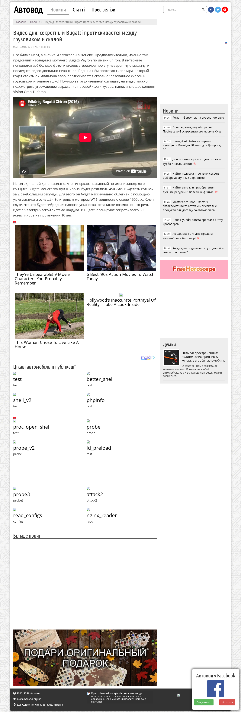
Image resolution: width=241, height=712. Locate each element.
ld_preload (99, 447)
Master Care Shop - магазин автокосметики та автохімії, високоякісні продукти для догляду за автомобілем (191, 206)
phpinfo (96, 400)
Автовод (28, 9)
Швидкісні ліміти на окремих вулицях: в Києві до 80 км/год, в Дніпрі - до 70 (192, 145)
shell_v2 (22, 400)
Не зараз (227, 702)
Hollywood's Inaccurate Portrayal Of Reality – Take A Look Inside (121, 302)
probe (94, 426)
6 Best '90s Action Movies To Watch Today (121, 276)
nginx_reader (102, 515)
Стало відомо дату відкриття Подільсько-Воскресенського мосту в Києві (192, 129)
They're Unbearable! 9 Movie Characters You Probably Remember (42, 278)
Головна (21, 22)
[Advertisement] (85, 583)
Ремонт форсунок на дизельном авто (198, 117)
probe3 (21, 494)
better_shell (100, 379)
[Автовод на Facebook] (211, 10)
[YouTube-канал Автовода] (225, 10)
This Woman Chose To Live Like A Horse (47, 344)
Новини (58, 9)
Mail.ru (45, 46)
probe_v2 (24, 447)
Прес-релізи (103, 9)
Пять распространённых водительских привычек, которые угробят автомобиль (203, 356)
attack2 (95, 494)
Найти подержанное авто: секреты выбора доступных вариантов (191, 175)
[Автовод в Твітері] (218, 10)
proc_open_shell (32, 426)
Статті (79, 9)
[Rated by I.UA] (185, 696)
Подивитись (204, 702)
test (17, 379)
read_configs (27, 515)
